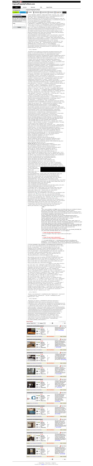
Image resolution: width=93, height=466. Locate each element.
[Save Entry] (39, 334)
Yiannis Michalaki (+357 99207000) (36, 363)
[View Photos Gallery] (37, 331)
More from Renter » (50, 336)
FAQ (41, 7)
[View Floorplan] (39, 331)
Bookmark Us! (17, 10)
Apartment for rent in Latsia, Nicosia (34, 339)
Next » (65, 323)
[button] (15, 12)
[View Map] (39, 329)
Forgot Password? (17, 14)
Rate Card (33, 7)
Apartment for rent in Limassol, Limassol (35, 352)
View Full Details (61, 330)
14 (62, 323)
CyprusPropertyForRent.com (23, 4)
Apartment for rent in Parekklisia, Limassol (35, 325)
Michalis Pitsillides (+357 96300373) (36, 349)
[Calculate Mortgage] (37, 334)
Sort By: (28, 323)
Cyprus (42, 464)
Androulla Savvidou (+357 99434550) (36, 336)
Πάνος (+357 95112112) (34, 403)
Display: (41, 323)
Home (16, 7)
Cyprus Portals (49, 7)
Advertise (25, 7)
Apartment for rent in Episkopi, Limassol (35, 419)
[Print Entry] (37, 329)
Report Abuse (63, 339)
